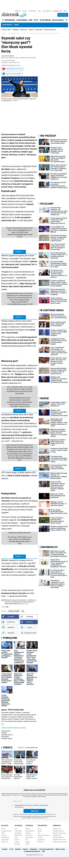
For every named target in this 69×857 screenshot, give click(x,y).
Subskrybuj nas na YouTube (14, 69)
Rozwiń (18, 252)
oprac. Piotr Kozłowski (18, 56)
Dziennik (3, 33)
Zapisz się (34, 811)
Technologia (18, 831)
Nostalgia (15, 30)
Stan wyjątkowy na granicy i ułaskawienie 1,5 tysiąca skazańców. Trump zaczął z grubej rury (19, 656)
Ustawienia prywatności (32, 851)
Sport (16, 837)
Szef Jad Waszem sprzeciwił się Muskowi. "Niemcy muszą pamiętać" (32, 679)
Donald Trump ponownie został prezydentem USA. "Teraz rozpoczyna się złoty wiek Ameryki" (32, 656)
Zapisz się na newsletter (13, 74)
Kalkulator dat (57, 828)
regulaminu (35, 805)
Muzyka (28, 842)
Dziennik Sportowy (50, 30)
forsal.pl (24, 11)
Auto (16, 828)
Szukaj (64, 15)
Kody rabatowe (30, 831)
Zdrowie (17, 839)
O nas (11, 849)
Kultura (28, 844)
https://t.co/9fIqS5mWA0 (22, 539)
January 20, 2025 (27, 304)
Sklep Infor (4, 842)
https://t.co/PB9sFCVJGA (20, 232)
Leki (39, 833)
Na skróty (4, 825)
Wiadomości (7, 25)
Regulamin (33, 849)
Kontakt (4, 849)
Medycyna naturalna (43, 835)
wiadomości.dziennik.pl (14, 33)
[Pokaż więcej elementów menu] (66, 20)
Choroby (40, 837)
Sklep (65, 11)
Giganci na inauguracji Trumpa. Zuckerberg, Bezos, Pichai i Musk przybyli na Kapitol (19, 679)
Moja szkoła (29, 835)
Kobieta (28, 828)
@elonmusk (21, 398)
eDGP (3, 833)
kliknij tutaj (44, 818)
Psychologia (41, 839)
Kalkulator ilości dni (58, 831)
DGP (39, 11)
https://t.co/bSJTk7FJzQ (19, 302)
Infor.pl (3, 828)
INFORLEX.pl (32, 11)
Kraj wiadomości (32, 747)
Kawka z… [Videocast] (35, 30)
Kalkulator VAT (57, 835)
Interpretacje (5, 839)
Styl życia (40, 842)
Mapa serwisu (60, 849)
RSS (43, 851)
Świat (17, 25)
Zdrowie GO (23, 30)
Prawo (39, 828)
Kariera (25, 849)
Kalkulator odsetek (58, 837)
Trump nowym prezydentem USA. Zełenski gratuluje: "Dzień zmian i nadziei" (6, 678)
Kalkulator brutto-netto (59, 839)
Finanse (40, 831)
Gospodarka (18, 833)
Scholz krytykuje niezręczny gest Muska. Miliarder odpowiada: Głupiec (5, 700)
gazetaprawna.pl (57, 11)
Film (27, 839)
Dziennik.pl (18, 825)
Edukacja (28, 833)
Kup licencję (25, 603)
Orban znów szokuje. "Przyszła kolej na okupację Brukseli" (6, 654)
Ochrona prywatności (46, 849)
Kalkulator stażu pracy (59, 833)
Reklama (18, 849)
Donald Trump (14, 611)
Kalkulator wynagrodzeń (60, 842)
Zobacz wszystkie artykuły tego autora (13, 728)
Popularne (21, 747)
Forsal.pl (3, 835)
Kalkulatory (57, 825)
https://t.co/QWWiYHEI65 (23, 456)
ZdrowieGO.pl (46, 11)
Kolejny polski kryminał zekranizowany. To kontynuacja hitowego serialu (7, 734)
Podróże (17, 842)
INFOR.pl (17, 11)
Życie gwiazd (29, 837)
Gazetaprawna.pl (6, 831)
